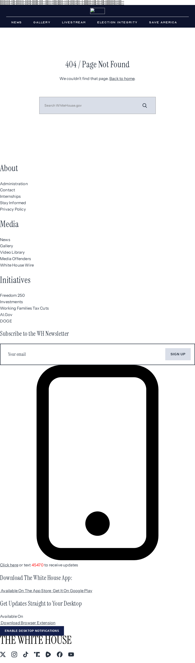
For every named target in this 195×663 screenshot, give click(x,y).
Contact (7, 190)
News (16, 22)
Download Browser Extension (28, 622)
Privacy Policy (13, 209)
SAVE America (163, 22)
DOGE (6, 321)
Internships (10, 196)
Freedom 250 (12, 295)
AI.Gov (6, 314)
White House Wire (17, 265)
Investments (11, 301)
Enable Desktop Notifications (32, 631)
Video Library (12, 252)
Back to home (121, 78)
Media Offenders (15, 258)
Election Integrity (117, 22)
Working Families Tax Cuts (24, 308)
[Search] (145, 105)
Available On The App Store (26, 590)
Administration (14, 183)
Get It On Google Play (72, 590)
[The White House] (97, 11)
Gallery (42, 22)
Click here (9, 565)
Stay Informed (13, 202)
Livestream (74, 22)
